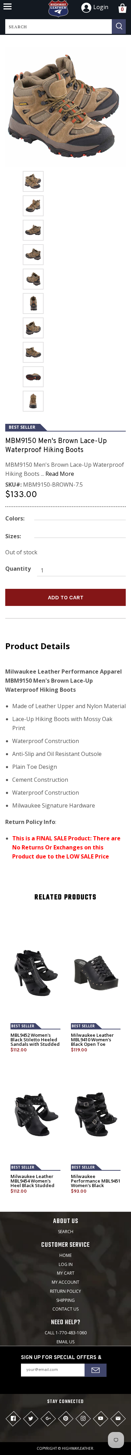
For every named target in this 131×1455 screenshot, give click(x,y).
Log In (66, 1264)
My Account (65, 1282)
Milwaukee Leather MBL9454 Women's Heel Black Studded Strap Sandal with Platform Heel (32, 1185)
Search (65, 1232)
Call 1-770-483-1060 (66, 1333)
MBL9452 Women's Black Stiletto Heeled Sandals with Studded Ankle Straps (35, 1042)
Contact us (65, 1309)
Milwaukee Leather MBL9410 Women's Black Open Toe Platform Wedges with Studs (96, 1044)
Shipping (65, 1300)
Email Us (65, 1342)
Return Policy (65, 1291)
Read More (59, 474)
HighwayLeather (77, 1448)
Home (65, 1255)
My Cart (65, 1273)
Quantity (18, 568)
